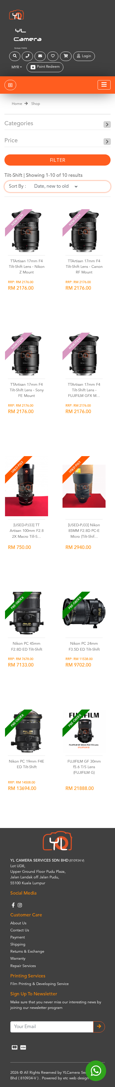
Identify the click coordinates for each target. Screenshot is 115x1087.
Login (85, 56)
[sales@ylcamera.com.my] (40, 56)
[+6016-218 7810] (28, 56)
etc (65, 1078)
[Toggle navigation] (104, 85)
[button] (15, 56)
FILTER (57, 160)
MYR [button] (15, 67)
